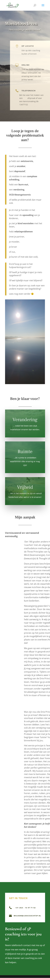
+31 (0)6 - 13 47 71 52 (25, 908)
